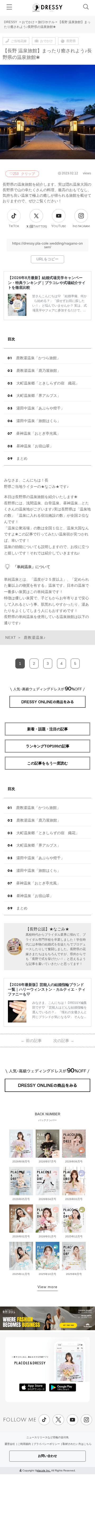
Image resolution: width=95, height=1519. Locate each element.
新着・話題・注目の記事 (47, 729)
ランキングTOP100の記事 (47, 746)
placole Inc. (44, 1470)
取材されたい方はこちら (77, 1443)
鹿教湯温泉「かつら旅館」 (38, 358)
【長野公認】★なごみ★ (47, 929)
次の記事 (63, 1040)
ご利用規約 (24, 1443)
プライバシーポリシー (47, 1443)
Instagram (81, 226)
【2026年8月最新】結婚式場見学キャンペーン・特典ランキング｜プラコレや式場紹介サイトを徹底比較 (47, 282)
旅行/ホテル (46, 22)
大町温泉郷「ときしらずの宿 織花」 (47, 383)
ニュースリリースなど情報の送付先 (47, 1437)
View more (47, 1287)
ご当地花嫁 (19, 41)
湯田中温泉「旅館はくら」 (38, 421)
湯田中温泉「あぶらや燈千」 (40, 408)
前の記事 (31, 1040)
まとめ (21, 458)
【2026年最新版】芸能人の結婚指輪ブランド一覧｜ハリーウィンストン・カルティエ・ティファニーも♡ (47, 989)
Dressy (47, 7)
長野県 (71, 41)
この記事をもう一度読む (47, 763)
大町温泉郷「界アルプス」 (38, 395)
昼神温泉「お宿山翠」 (34, 446)
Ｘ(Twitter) (36, 226)
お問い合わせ (47, 1456)
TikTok (14, 226)
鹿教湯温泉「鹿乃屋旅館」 (38, 370)
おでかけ (28, 22)
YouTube (58, 226)
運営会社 (9, 1443)
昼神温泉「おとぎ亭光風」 (38, 433)
